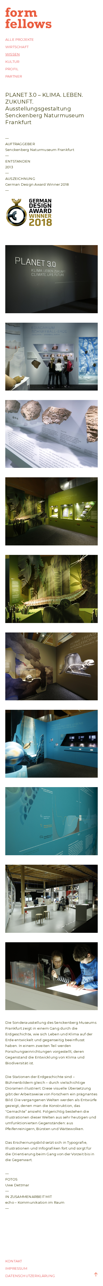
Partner (13, 76)
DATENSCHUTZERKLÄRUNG (30, 1276)
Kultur (12, 61)
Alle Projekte (19, 39)
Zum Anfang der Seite (92, 1274)
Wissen (12, 54)
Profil (11, 69)
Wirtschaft (17, 47)
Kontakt (13, 1261)
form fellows (29, 17)
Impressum (16, 1268)
